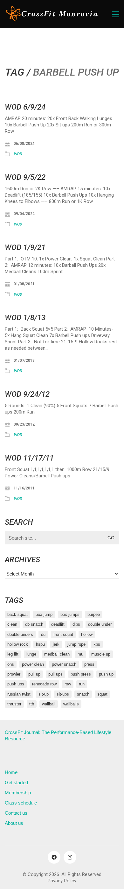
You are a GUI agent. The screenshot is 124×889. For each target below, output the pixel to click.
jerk (56, 644)
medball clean (57, 654)
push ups (15, 684)
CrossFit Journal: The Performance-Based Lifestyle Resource (58, 735)
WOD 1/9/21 (25, 247)
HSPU (40, 644)
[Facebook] (54, 857)
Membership (18, 792)
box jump (44, 614)
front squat (63, 634)
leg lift (12, 654)
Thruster (14, 704)
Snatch (83, 694)
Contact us (16, 813)
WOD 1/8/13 (25, 317)
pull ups (55, 674)
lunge (31, 654)
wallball (48, 704)
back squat (17, 614)
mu (80, 654)
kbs (96, 644)
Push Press (81, 674)
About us (14, 823)
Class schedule (21, 802)
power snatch (64, 664)
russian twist (19, 694)
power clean (33, 664)
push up (106, 674)
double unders (20, 634)
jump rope (76, 644)
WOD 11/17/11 (29, 458)
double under (100, 624)
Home (11, 772)
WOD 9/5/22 (25, 177)
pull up (34, 674)
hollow (87, 634)
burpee (93, 614)
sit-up (43, 694)
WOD (18, 154)
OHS (10, 664)
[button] (115, 14)
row (68, 684)
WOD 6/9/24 (25, 107)
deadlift (58, 624)
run (82, 684)
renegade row (44, 684)
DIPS (76, 624)
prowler (13, 674)
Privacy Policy (62, 881)
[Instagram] (70, 857)
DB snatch (34, 624)
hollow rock (17, 644)
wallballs (71, 704)
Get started (16, 782)
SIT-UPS (63, 694)
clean (12, 624)
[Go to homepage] (52, 14)
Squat (102, 694)
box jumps (69, 614)
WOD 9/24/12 (27, 394)
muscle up (100, 654)
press (89, 664)
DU (43, 634)
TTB (31, 704)
